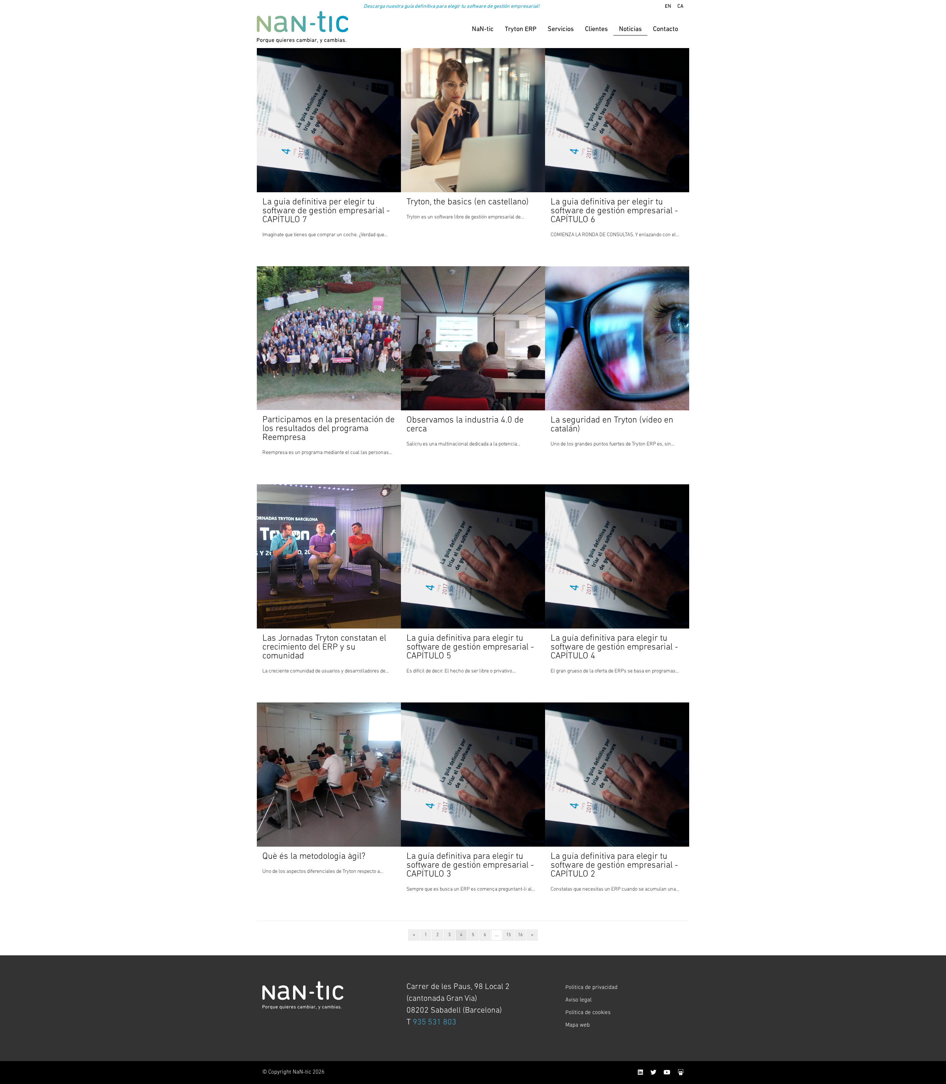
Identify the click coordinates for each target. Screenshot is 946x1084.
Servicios (561, 29)
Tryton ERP (521, 29)
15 (508, 935)
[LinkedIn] (640, 1073)
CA (680, 6)
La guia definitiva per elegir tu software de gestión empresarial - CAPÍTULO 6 (614, 211)
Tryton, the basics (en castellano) (467, 202)
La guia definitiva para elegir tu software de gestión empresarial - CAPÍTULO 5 (470, 647)
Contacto (665, 29)
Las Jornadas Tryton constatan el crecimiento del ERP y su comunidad (324, 647)
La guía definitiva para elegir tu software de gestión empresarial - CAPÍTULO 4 (614, 647)
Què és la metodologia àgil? (313, 856)
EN (668, 6)
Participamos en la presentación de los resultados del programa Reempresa (328, 429)
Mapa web (577, 1025)
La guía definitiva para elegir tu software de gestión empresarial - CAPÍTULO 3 (470, 865)
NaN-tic (483, 29)
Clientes (596, 29)
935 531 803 (434, 1022)
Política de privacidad (591, 987)
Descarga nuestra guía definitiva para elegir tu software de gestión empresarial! (452, 6)
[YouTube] (667, 1073)
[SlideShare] (681, 1073)
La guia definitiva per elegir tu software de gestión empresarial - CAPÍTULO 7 (326, 211)
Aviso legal (578, 1000)
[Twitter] (653, 1073)
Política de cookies (587, 1013)
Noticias (630, 29)
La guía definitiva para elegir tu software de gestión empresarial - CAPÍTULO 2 (614, 865)
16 (520, 935)
